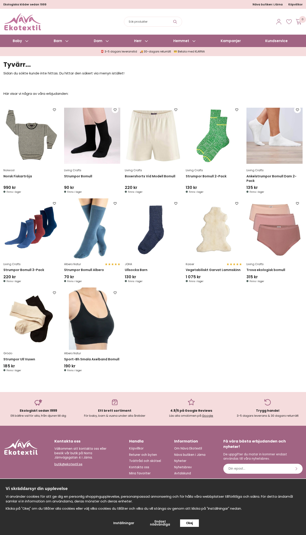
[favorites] (289, 21)
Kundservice (276, 40)
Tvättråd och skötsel (145, 461)
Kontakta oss (139, 467)
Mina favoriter (140, 473)
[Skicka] (297, 469)
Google (207, 416)
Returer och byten (143, 455)
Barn (58, 40)
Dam (98, 40)
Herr (138, 40)
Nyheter (180, 461)
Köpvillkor (295, 4)
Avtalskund (182, 473)
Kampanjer (231, 40)
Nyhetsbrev (183, 467)
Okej (189, 523)
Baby (17, 40)
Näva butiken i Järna (268, 4)
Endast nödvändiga (160, 523)
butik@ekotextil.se (68, 464)
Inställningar (123, 523)
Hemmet (181, 40)
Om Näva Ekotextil (188, 448)
